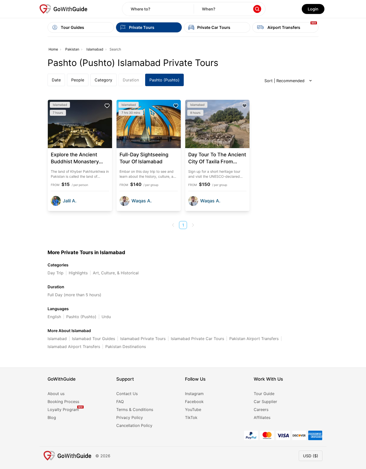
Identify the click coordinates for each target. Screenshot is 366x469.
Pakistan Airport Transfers (254, 338)
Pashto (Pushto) (164, 79)
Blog (52, 417)
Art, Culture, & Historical (116, 272)
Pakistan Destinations (125, 346)
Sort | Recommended (284, 80)
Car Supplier (265, 401)
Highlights (78, 272)
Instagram (194, 393)
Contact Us (127, 393)
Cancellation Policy (134, 425)
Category (103, 79)
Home (53, 49)
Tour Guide (264, 393)
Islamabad (94, 49)
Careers (261, 409)
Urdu (106, 316)
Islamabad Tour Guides (93, 338)
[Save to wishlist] (107, 106)
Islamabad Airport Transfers (74, 346)
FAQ (120, 401)
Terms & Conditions (134, 409)
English (54, 316)
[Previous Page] (173, 225)
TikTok (191, 417)
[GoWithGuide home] (63, 9)
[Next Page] (193, 225)
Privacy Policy (129, 417)
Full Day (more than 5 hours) (74, 294)
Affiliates (262, 417)
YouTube (193, 409)
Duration (131, 79)
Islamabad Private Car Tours (197, 338)
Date (56, 79)
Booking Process (63, 401)
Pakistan (72, 49)
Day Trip (55, 272)
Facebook (194, 401)
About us (56, 393)
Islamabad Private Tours (143, 338)
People (77, 79)
